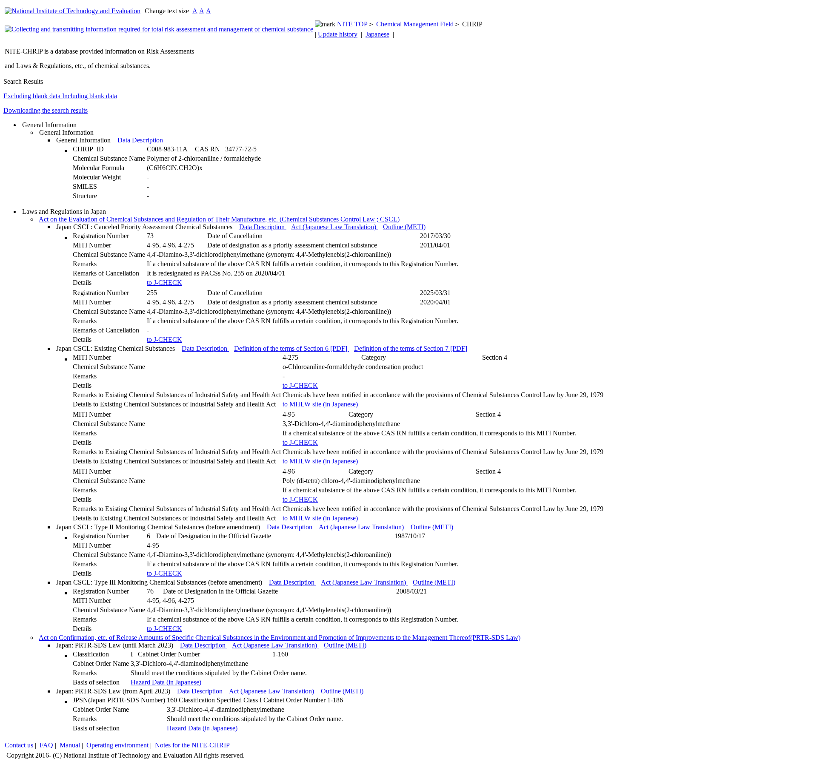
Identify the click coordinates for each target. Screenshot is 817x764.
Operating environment (117, 745)
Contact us (19, 745)
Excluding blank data (32, 95)
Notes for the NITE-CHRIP (192, 745)
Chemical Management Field (415, 24)
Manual (70, 745)
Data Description (140, 140)
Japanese (377, 34)
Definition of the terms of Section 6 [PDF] (291, 348)
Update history (337, 34)
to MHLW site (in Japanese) (320, 404)
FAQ (46, 745)
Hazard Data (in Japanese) (166, 682)
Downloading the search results (45, 110)
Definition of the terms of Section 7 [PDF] (410, 348)
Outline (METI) (404, 226)
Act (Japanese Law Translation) (334, 226)
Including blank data (89, 95)
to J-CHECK (164, 282)
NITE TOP (352, 24)
